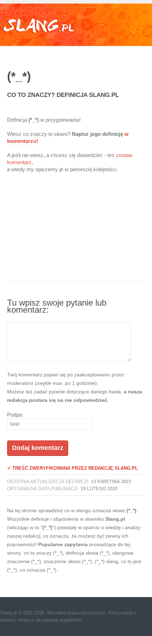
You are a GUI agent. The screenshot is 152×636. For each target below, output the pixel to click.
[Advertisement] (76, 231)
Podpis (15, 415)
